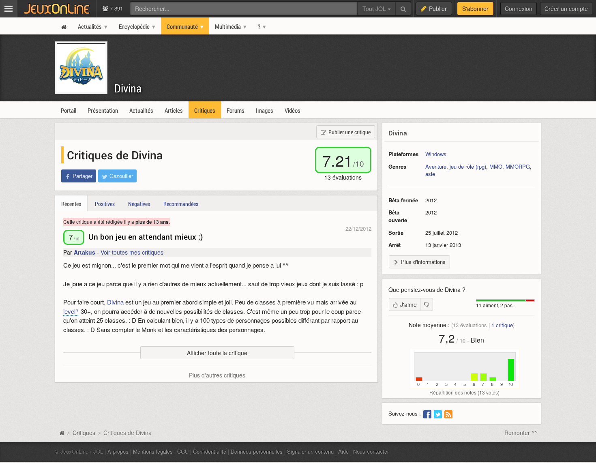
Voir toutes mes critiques (132, 252)
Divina (127, 88)
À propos (118, 451)
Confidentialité (209, 451)
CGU (183, 451)
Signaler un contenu (310, 451)
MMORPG (518, 166)
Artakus (84, 252)
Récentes (71, 204)
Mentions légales (153, 451)
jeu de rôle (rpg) (468, 166)
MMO (495, 166)
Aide (343, 451)
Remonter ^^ (520, 433)
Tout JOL (375, 8)
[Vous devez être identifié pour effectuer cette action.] (426, 304)
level (69, 311)
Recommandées (180, 204)
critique (502, 325)
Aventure (435, 166)
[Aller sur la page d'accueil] (61, 433)
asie (430, 174)
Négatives (139, 204)
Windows (435, 154)
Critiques (84, 433)
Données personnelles (257, 451)
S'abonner (475, 8)
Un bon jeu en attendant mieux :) (145, 237)
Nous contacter (371, 451)
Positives (105, 204)
